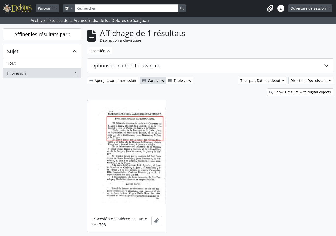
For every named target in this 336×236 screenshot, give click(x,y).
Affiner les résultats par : (42, 34)
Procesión (42, 74)
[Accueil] (19, 8)
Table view (182, 80)
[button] (270, 8)
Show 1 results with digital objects (302, 92)
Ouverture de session (308, 8)
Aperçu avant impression (115, 80)
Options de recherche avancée (125, 65)
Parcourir (46, 8)
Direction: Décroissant (309, 80)
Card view (155, 80)
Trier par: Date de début (260, 80)
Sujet (12, 51)
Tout (11, 63)
